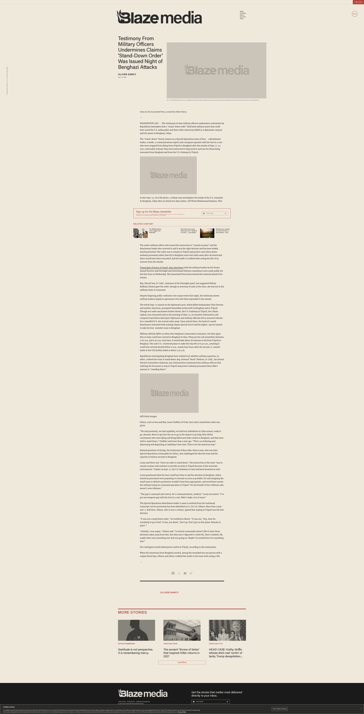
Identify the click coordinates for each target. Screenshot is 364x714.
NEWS (242, 11)
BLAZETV (243, 17)
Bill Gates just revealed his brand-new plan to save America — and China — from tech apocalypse (222, 231)
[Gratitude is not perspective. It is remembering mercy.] (136, 630)
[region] (182, 709)
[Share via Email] (185, 573)
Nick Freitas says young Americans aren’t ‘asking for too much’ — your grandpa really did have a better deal (189, 231)
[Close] (361, 709)
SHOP (242, 18)
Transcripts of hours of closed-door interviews (162, 267)
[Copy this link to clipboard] (191, 573)
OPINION (243, 13)
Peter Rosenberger (126, 644)
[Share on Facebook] (173, 573)
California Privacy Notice (143, 701)
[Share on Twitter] (179, 573)
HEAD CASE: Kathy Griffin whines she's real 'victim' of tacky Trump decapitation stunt (225, 653)
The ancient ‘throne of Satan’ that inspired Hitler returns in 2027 (181, 653)
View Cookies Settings (280, 709)
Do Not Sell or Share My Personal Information (131, 703)
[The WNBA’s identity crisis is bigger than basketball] (140, 233)
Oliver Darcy (127, 74)
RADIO (242, 15)
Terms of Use (163, 214)
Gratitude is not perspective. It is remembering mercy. (135, 651)
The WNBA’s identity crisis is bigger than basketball (155, 231)
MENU (355, 14)
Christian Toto (216, 644)
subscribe (358, 2)
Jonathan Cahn (170, 644)
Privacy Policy (154, 214)
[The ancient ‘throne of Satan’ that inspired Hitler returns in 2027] (181, 630)
